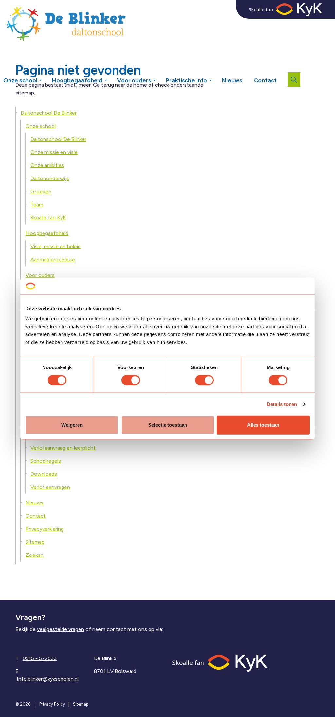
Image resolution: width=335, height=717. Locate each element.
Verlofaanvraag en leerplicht (63, 448)
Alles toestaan (263, 425)
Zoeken (35, 555)
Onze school (20, 80)
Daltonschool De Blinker (49, 113)
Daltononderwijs (49, 178)
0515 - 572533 (40, 658)
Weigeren (72, 425)
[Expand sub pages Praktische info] (215, 78)
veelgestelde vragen (60, 629)
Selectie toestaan (167, 425)
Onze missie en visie (54, 152)
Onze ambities (47, 165)
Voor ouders (134, 80)
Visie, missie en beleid (55, 246)
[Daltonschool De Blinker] (66, 23)
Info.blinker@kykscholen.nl (48, 679)
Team (36, 204)
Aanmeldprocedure (52, 259)
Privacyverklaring (45, 529)
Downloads (43, 474)
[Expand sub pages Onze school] (45, 78)
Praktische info (186, 80)
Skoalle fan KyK (48, 217)
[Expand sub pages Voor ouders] (159, 78)
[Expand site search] (294, 79)
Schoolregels (45, 461)
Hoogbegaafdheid (77, 80)
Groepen (40, 191)
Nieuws (232, 80)
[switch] (130, 380)
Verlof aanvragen (50, 487)
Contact (265, 80)
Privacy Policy (52, 704)
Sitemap (35, 542)
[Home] (219, 662)
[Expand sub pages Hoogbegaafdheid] (110, 78)
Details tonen (282, 404)
